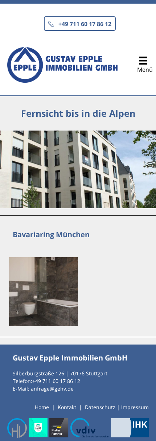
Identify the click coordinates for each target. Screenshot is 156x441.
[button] (80, 23)
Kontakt (67, 407)
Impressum (135, 407)
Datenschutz (100, 407)
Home (42, 407)
